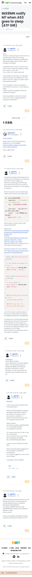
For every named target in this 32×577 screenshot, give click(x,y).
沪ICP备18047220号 (25, 553)
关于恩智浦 (4, 548)
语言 (25, 2)
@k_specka (8, 138)
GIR (10, 468)
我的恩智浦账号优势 (16, 550)
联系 (29, 548)
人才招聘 (11, 548)
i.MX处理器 (5, 8)
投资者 (17, 548)
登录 (30, 2)
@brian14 (9, 359)
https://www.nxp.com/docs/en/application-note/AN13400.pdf (16, 251)
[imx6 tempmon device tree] (22, 118)
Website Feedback (18, 563)
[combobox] (16, 29)
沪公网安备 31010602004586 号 (12, 553)
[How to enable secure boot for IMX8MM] (25, 118)
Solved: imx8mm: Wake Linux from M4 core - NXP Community (14, 146)
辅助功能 (11, 563)
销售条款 (13, 560)
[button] (18, 50)
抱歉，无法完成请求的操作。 (9, 573)
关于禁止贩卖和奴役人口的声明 (23, 560)
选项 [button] (27, 37)
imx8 (13, 468)
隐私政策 (4, 560)
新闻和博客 (24, 548)
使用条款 (9, 560)
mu (17, 468)
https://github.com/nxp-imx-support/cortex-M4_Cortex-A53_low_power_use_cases (16, 239)
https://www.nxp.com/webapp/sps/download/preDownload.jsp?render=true (16, 232)
